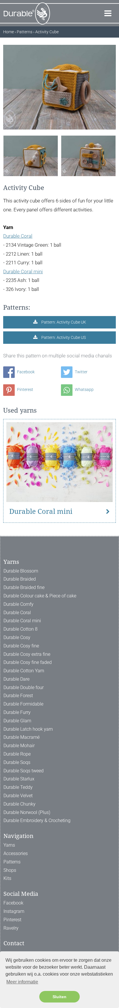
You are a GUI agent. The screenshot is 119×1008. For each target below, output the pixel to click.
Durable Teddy (18, 787)
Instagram (13, 911)
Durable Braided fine (23, 587)
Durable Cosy (16, 637)
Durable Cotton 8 (20, 629)
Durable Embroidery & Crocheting (36, 820)
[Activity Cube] (30, 155)
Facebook (25, 372)
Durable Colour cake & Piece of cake (39, 596)
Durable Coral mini (23, 271)
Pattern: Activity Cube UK (63, 322)
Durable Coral (17, 236)
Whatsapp (84, 389)
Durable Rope (17, 754)
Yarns (9, 845)
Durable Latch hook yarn (28, 729)
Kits (7, 878)
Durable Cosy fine (21, 646)
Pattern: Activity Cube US (63, 337)
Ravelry (10, 928)
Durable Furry (17, 712)
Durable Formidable (23, 704)
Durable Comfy (18, 604)
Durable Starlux (18, 779)
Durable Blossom (20, 571)
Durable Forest (18, 695)
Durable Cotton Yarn (23, 670)
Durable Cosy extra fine (26, 654)
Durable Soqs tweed (23, 770)
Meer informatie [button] (22, 981)
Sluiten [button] (59, 996)
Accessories (15, 853)
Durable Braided (19, 579)
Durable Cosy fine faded (27, 662)
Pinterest (24, 389)
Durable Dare (16, 679)
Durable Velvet (18, 795)
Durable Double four (23, 687)
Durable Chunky (19, 804)
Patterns (12, 862)
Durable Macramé (21, 737)
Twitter (81, 372)
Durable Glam (17, 720)
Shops (9, 870)
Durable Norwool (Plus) (26, 812)
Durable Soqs (16, 762)
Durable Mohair (19, 745)
